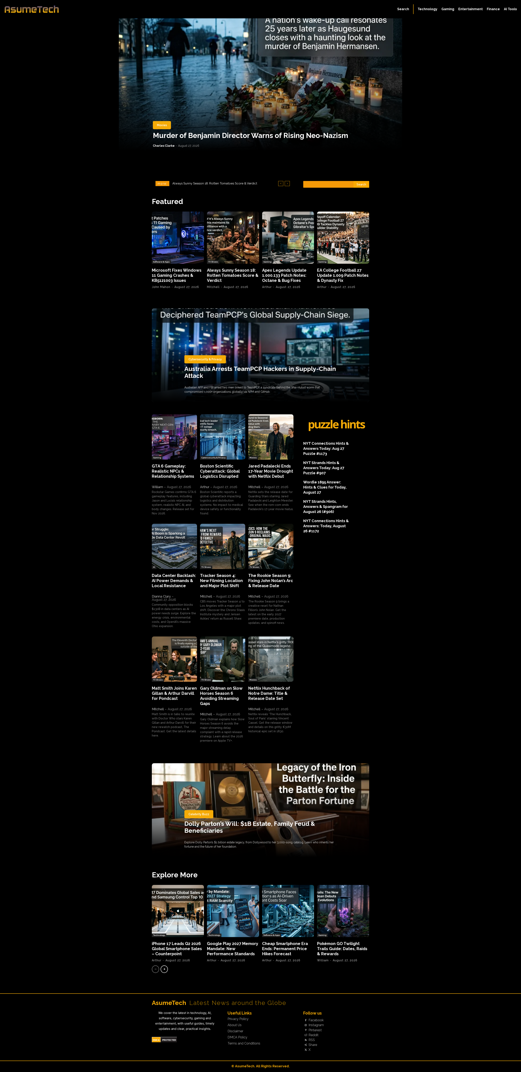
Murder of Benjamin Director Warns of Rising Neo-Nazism (250, 135)
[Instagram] (305, 1025)
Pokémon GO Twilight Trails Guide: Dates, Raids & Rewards (342, 948)
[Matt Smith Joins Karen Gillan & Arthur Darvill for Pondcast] (174, 659)
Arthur (267, 287)
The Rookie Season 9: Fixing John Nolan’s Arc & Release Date (270, 580)
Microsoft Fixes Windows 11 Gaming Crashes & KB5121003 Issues (176, 275)
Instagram (316, 1025)
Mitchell (213, 287)
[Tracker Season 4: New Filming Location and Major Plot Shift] (222, 546)
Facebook (316, 1020)
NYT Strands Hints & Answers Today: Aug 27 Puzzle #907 (323, 468)
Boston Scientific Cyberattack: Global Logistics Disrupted (220, 471)
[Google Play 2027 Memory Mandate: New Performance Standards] (233, 911)
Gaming (267, 262)
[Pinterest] (305, 1030)
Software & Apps (161, 262)
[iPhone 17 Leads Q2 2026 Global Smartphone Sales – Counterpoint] (178, 911)
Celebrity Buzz (198, 814)
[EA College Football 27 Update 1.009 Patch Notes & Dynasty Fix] (343, 238)
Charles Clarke (164, 145)
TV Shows (213, 262)
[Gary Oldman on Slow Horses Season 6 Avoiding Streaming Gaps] (222, 659)
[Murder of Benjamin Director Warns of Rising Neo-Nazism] (260, 84)
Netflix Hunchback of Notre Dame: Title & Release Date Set (269, 693)
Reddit (314, 1035)
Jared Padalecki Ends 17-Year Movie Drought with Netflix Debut (270, 471)
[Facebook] (305, 1020)
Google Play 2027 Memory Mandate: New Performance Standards (232, 948)
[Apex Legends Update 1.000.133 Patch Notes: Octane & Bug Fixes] (288, 238)
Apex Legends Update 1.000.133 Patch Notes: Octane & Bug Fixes (284, 275)
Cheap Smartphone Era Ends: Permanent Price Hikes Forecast (285, 948)
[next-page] (164, 969)
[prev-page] (155, 969)
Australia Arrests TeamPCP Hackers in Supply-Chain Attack (260, 372)
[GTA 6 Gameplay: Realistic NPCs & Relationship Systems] (174, 437)
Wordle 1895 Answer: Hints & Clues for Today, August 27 (325, 487)
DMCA (156, 1040)
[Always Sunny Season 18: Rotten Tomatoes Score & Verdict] (233, 238)
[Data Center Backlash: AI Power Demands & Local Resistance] (174, 546)
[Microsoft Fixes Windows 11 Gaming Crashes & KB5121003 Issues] (178, 238)
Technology (159, 935)
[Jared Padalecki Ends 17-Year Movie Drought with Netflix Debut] (270, 437)
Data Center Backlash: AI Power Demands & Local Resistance (174, 580)
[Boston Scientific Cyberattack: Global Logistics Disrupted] (222, 437)
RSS (312, 1040)
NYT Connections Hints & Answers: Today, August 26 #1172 (326, 526)
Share (313, 1045)
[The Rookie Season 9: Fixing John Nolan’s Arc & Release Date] (270, 546)
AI (154, 567)
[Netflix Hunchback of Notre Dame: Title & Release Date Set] (270, 659)
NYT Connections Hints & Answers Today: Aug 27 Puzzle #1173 (326, 448)
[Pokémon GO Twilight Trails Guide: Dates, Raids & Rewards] (343, 911)
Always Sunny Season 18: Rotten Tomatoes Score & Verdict (232, 275)
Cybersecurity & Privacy (205, 359)
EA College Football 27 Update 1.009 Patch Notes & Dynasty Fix (343, 275)
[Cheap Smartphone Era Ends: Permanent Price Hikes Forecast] (288, 911)
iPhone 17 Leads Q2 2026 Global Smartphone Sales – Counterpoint (177, 948)
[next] (287, 183)
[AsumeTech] (63, 9)
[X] (305, 1050)
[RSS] (305, 1040)
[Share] (305, 1045)
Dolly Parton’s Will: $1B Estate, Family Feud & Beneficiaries (249, 827)
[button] (403, 9)
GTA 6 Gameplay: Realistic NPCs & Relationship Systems (173, 471)
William (157, 487)
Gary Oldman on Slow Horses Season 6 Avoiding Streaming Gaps (221, 696)
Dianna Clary (161, 596)
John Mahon (161, 287)
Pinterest (315, 1030)
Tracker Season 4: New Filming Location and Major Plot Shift (221, 580)
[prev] (280, 183)
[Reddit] (305, 1035)
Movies (162, 125)
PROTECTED (169, 1040)
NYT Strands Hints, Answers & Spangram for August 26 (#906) (325, 506)
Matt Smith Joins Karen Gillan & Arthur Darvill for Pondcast (174, 693)
